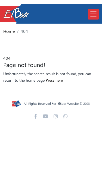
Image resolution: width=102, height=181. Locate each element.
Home (9, 31)
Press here (54, 80)
